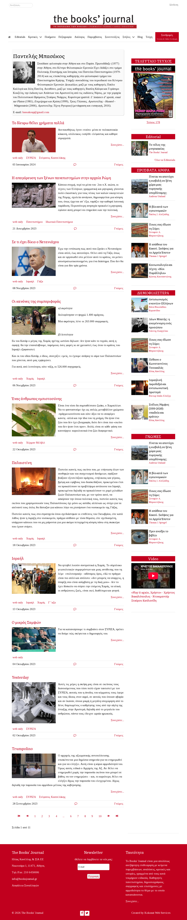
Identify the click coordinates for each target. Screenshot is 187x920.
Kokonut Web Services (157, 912)
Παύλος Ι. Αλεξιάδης (159, 214)
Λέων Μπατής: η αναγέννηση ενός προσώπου (160, 323)
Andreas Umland (157, 196)
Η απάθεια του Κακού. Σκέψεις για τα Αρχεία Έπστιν (161, 248)
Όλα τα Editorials (165, 159)
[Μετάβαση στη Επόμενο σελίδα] (108, 816)
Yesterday (20, 677)
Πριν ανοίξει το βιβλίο (158, 533)
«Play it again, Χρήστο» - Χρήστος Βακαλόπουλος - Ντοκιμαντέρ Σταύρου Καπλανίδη (153, 596)
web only (18, 157)
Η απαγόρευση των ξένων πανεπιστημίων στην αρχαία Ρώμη (61, 177)
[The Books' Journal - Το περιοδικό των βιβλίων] (93, 20)
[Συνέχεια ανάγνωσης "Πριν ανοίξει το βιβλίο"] (139, 536)
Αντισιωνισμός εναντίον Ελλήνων (161, 301)
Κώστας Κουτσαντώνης (160, 276)
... (63, 816)
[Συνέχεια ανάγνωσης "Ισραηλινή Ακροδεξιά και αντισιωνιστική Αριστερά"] (139, 387)
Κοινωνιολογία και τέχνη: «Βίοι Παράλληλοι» (160, 269)
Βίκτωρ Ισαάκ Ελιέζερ (160, 396)
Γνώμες (118, 164)
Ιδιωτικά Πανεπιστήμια (59, 221)
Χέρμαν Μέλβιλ (35, 442)
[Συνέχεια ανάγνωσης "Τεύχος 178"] (153, 92)
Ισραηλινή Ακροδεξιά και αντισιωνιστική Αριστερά (158, 386)
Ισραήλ (30, 281)
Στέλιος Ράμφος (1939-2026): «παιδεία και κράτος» (159, 410)
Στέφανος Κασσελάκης (52, 157)
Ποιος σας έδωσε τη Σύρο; (160, 226)
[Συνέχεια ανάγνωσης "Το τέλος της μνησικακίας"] (139, 148)
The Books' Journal (158, 152)
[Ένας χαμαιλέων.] (35, 420)
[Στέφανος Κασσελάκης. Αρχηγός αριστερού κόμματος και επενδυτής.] (35, 140)
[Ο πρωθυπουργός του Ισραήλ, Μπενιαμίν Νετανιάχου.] (35, 262)
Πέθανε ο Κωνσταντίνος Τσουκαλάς (158, 363)
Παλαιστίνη (22, 462)
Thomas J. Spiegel (158, 256)
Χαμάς (30, 378)
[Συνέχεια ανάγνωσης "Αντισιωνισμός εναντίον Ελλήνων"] (139, 304)
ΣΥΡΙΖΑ (31, 157)
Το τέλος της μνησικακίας (157, 146)
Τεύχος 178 (153, 122)
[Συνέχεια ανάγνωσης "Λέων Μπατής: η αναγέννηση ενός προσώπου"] (139, 324)
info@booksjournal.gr (24, 878)
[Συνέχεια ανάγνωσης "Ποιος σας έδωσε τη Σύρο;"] (139, 229)
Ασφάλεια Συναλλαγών (25, 885)
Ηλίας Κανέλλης (157, 371)
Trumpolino (22, 748)
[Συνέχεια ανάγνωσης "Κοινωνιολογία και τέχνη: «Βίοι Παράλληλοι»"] (139, 270)
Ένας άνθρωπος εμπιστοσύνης (37, 398)
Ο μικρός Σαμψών (26, 622)
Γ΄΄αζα (52, 602)
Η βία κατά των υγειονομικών (158, 208)
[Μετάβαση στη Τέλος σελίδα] (117, 816)
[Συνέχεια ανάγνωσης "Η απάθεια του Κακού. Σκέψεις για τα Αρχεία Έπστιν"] (139, 249)
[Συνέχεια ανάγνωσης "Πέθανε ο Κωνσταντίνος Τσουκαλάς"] (139, 365)
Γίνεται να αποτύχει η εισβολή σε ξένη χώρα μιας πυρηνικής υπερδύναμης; (161, 184)
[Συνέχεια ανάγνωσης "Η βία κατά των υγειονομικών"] (139, 210)
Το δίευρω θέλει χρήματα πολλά (38, 122)
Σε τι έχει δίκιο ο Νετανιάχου (35, 241)
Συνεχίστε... (117, 144)
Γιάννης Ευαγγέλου (158, 331)
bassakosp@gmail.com (35, 112)
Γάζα (40, 281)
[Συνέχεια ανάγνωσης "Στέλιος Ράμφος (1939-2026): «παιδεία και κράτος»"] (139, 411)
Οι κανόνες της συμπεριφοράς (36, 301)
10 (100, 816)
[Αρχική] (11, 37)
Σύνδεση (173, 4)
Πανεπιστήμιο (34, 221)
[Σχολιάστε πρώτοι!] (74, 164)
